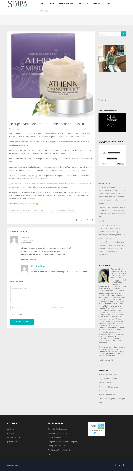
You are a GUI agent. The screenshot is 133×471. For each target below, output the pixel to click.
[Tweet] (87, 220)
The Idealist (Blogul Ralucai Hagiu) (112, 398)
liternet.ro (11, 433)
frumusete (61, 211)
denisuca (10, 429)
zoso (100, 402)
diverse (14, 129)
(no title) (102, 221)
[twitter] (119, 465)
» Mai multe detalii (106, 360)
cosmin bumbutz (105, 383)
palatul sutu (12, 441)
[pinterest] (123, 465)
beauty (50, 211)
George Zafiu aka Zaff (107, 394)
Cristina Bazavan (24, 129)
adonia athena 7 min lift (20, 211)
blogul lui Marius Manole (108, 378)
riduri (72, 211)
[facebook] (115, 465)
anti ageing (38, 211)
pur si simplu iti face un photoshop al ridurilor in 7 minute (67, 142)
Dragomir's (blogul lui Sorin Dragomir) (63, 441)
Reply (31, 240)
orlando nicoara (13, 437)
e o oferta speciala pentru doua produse (60, 184)
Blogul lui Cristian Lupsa (108, 374)
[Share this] (76, 220)
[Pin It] (92, 220)
